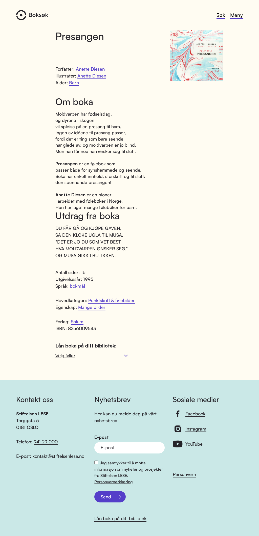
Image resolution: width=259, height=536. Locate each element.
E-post (101, 437)
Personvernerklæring (113, 481)
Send (106, 496)
